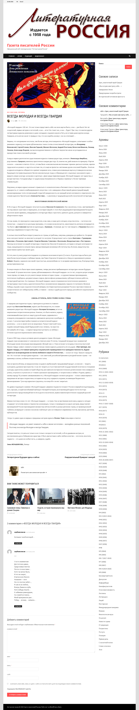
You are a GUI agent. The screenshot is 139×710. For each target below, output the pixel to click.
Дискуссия (103, 579)
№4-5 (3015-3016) (105, 516)
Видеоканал (39, 56)
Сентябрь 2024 (104, 227)
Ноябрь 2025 (103, 177)
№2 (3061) (102, 421)
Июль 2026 (103, 149)
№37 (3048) (103, 502)
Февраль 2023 (104, 293)
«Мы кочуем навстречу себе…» (110, 86)
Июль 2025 (103, 191)
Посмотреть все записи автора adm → (34, 472)
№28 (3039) (103, 467)
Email (21, 1)
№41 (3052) (103, 523)
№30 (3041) (103, 477)
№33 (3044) (103, 488)
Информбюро (104, 583)
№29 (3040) (103, 470)
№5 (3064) (102, 551)
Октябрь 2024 (104, 223)
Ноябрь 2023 (103, 262)
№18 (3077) (103, 411)
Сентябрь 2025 (104, 184)
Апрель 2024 (103, 244)
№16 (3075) (103, 400)
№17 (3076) (103, 407)
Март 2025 (102, 205)
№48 (100, 548)
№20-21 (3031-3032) (106, 432)
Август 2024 (103, 230)
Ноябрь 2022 (103, 304)
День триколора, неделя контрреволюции (113, 119)
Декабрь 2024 (104, 216)
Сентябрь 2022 (104, 311)
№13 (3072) (103, 386)
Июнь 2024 (103, 237)
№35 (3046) (103, 495)
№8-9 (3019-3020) (105, 569)
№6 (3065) (102, 555)
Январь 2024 (103, 255)
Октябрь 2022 (104, 307)
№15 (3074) (103, 396)
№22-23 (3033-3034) (106, 442)
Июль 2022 (103, 318)
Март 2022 (102, 332)
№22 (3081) (103, 439)
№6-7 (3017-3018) (12, 112)
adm (16, 121)
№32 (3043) (103, 484)
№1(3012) (102, 365)
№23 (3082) (103, 446)
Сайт (8, 674)
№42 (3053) (103, 526)
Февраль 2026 (104, 167)
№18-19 (101, 414)
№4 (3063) (102, 512)
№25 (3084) (103, 456)
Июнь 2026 (103, 153)
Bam (59, 707)
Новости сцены (104, 621)
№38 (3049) (103, 505)
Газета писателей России (31, 45)
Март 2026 (102, 163)
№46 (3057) (103, 541)
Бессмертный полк (106, 576)
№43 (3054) (103, 530)
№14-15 (101, 393)
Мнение (101, 611)
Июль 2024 (103, 234)
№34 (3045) (103, 491)
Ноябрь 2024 (103, 219)
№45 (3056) (103, 537)
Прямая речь (103, 639)
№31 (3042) (103, 481)
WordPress (53, 707)
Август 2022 (103, 314)
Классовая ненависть (107, 590)
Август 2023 (103, 272)
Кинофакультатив (105, 586)
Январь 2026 (103, 170)
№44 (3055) (103, 534)
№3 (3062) (102, 474)
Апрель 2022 (103, 328)
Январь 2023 (103, 297)
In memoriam (103, 358)
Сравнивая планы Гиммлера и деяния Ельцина (18, 509)
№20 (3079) (103, 428)
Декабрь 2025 (104, 174)
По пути (102, 632)
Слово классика (105, 646)
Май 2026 (102, 156)
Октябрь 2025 (104, 181)
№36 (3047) (103, 498)
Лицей (101, 600)
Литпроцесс (103, 597)
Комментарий (12, 629)
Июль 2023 (103, 276)
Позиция (102, 635)
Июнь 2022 (103, 321)
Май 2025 (102, 198)
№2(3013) (102, 425)
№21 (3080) (103, 435)
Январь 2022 (103, 339)
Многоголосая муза (106, 614)
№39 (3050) (103, 509)
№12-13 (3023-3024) (106, 382)
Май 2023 (102, 283)
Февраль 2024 (104, 251)
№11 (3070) (103, 375)
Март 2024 (102, 248)
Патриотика (103, 628)
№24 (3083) (103, 453)
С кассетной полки (106, 642)
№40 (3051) (103, 519)
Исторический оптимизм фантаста (112, 97)
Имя (9, 656)
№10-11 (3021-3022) (106, 372)
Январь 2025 (103, 212)
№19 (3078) (103, 418)
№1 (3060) (102, 361)
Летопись (21, 112)
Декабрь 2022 (104, 300)
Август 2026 (103, 146)
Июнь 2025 (103, 195)
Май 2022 (102, 325)
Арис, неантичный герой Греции (110, 82)
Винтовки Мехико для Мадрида (80, 508)
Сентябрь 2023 (104, 269)
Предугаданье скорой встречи (110, 93)
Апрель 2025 (103, 202)
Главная (11, 56)
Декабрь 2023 (104, 258)
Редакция (28, 56)
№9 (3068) (102, 572)
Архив (19, 56)
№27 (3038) (103, 463)
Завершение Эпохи (106, 90)
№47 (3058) (103, 544)
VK (17, 1)
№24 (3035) (103, 449)
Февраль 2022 (104, 335)
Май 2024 (102, 241)
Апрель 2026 (103, 160)
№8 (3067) (102, 565)
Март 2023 (102, 290)
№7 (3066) (102, 562)
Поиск (101, 63)
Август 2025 (103, 188)
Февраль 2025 (104, 209)
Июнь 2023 (103, 279)
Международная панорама (108, 607)
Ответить (18, 543)
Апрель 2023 (103, 286)
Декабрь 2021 (104, 342)
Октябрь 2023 (104, 265)
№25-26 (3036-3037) (106, 460)
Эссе (100, 649)
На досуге (102, 618)
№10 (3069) (103, 368)
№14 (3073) (103, 389)
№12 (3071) (103, 379)
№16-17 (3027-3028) (106, 404)
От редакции (103, 625)
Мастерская (103, 604)
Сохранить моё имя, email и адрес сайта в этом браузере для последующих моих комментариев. (46, 684)
